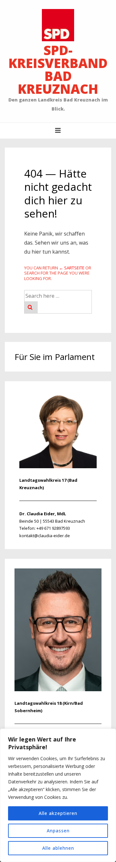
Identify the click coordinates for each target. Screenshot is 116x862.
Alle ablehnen (58, 848)
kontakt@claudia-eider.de (44, 535)
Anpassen (58, 831)
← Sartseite (71, 268)
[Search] (31, 307)
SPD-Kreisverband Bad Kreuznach (58, 69)
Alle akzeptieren (58, 813)
